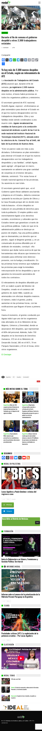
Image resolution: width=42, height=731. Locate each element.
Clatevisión (9, 644)
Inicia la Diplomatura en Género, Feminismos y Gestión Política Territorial (19, 560)
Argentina (4, 33)
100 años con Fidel (15, 679)
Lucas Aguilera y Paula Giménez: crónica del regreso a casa (18, 492)
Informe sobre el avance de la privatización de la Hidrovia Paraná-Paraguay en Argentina (20, 595)
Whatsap (9, 504)
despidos (19, 377)
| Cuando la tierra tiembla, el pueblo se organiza (23, 697)
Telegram (9, 511)
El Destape (6, 354)
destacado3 (26, 377)
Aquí (37, 522)
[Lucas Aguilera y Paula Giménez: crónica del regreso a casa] (21, 477)
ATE (14, 377)
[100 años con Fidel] (5, 681)
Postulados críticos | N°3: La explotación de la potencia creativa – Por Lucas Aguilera (19, 634)
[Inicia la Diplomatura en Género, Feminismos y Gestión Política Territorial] (21, 545)
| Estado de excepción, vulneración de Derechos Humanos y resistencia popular (25, 688)
